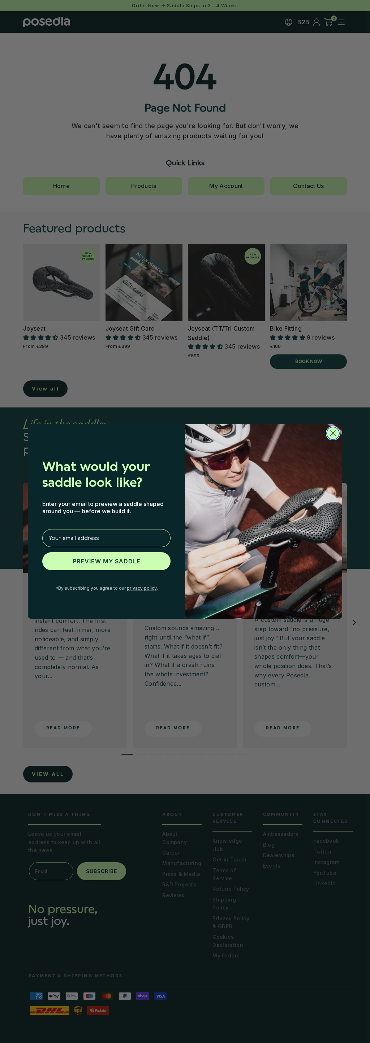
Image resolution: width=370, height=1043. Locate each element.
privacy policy (142, 588)
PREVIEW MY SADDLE (107, 561)
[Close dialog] (333, 433)
